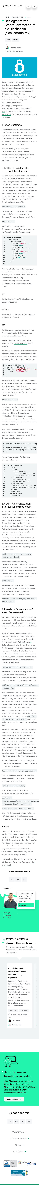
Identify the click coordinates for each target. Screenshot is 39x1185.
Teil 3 (3, 109)
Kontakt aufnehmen (23, 905)
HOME (7, 17)
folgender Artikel (20, 343)
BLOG (28, 17)
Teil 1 (3, 103)
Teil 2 (3, 106)
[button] (19, 1133)
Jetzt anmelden (13, 1099)
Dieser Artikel (6, 114)
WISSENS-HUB (17, 17)
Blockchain (15, 39)
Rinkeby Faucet (23, 642)
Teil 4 (3, 112)
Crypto (8, 39)
